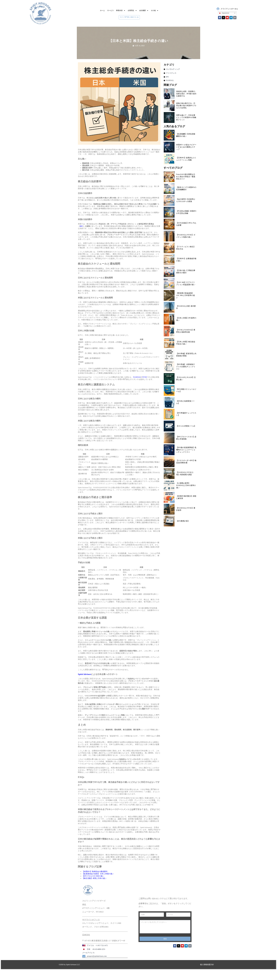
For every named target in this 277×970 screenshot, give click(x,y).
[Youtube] (227, 17)
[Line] (234, 17)
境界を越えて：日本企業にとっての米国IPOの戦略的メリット (186, 117)
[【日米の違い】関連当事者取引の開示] (169, 271)
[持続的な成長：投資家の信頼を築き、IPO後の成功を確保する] (169, 93)
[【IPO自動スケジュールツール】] (169, 390)
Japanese (225, 13)
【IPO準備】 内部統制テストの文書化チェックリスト (185, 366)
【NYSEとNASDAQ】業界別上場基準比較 (185, 331)
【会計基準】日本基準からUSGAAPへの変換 (185, 200)
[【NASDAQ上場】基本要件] (169, 307)
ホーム (102, 10)
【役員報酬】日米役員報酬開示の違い (185, 135)
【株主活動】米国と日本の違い (94, 878)
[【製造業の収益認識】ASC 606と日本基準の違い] (169, 295)
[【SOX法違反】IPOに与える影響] (169, 224)
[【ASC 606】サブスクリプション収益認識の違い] (169, 283)
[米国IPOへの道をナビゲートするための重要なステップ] (169, 147)
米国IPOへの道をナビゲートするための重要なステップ (186, 147)
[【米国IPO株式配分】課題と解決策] (169, 497)
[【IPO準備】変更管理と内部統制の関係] (169, 354)
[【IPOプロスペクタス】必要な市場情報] (169, 438)
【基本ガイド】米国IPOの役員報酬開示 (186, 188)
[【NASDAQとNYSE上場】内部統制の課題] (169, 473)
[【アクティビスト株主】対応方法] (169, 247)
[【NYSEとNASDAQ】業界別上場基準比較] (169, 331)
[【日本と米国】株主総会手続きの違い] (169, 343)
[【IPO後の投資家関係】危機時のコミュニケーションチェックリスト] (169, 449)
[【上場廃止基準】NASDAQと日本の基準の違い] (169, 485)
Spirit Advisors (84, 674)
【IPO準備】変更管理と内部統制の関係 (186, 355)
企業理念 (131, 10)
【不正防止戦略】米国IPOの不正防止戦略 (186, 212)
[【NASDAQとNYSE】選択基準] (169, 509)
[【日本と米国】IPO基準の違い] (169, 319)
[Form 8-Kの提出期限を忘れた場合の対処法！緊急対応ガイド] (169, 176)
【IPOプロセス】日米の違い (93, 876)
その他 (153, 10)
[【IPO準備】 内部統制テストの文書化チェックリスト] (169, 366)
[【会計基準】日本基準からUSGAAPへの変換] (169, 200)
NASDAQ (137, 377)
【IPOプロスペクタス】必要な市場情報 (186, 438)
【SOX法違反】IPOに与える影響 (186, 224)
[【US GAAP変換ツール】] (169, 426)
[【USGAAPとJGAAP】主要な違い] (169, 378)
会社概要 (142, 10)
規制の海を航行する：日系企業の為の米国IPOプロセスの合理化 (186, 105)
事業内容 (119, 10)
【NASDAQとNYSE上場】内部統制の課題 (184, 473)
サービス (110, 10)
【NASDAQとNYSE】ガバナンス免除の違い (185, 236)
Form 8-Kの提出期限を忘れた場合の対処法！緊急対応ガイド (185, 176)
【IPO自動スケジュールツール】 (186, 390)
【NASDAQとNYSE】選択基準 (185, 509)
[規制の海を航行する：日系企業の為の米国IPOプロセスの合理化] (169, 105)
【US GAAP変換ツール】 (186, 426)
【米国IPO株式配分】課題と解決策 (186, 497)
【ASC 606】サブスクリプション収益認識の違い (185, 283)
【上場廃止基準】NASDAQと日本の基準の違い (186, 485)
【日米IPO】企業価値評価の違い (186, 260)
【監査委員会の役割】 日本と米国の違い (98, 874)
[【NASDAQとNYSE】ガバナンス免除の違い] (169, 236)
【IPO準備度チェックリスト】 (186, 414)
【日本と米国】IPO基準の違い (186, 319)
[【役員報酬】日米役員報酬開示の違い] (169, 135)
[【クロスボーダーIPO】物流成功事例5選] (169, 461)
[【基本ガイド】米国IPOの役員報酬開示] (169, 188)
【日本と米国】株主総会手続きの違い (185, 343)
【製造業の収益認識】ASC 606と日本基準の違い (185, 295)
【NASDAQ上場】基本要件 (186, 307)
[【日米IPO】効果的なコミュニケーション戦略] (169, 159)
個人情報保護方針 (207, 964)
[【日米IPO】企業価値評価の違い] (169, 259)
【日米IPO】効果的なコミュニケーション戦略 (186, 159)
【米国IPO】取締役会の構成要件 (95, 871)
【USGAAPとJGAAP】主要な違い (186, 378)
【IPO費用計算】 (182, 521)
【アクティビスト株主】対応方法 (185, 248)
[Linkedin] (231, 17)
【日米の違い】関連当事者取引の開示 (185, 271)
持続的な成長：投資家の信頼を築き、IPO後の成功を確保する (186, 93)
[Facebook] (219, 17)
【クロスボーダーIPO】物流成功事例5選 (186, 462)
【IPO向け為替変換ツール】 (185, 402)
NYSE (144, 377)
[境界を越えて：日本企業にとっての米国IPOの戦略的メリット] (169, 117)
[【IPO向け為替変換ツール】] (169, 402)
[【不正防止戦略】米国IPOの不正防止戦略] (169, 212)
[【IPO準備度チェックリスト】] (169, 414)
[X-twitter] (223, 17)
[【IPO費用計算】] (169, 521)
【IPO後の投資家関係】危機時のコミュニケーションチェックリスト (186, 450)
